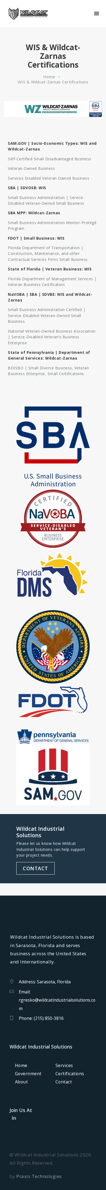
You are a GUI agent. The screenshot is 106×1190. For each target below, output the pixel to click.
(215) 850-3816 (49, 1018)
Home (49, 76)
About (21, 1082)
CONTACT (35, 868)
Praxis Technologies (39, 1176)
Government (28, 1074)
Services (64, 1065)
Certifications (69, 1074)
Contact (63, 1082)
